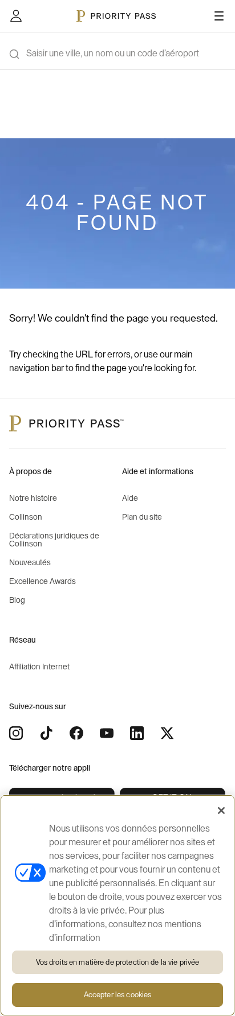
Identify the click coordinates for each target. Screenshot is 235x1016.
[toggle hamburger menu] (219, 16)
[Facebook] (76, 733)
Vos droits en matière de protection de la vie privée (118, 962)
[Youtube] (107, 733)
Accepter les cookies (118, 994)
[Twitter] (167, 733)
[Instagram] (16, 733)
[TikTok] (46, 733)
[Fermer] (221, 810)
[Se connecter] (16, 16)
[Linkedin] (137, 733)
